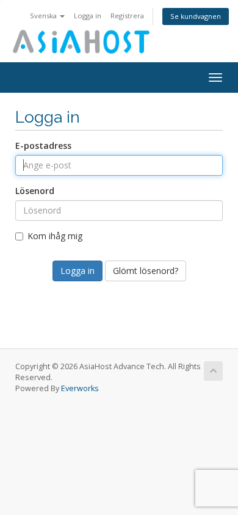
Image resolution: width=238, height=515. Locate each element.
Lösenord (34, 190)
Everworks (80, 388)
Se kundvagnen (195, 16)
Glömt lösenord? (145, 270)
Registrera (127, 15)
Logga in (87, 15)
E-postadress (43, 145)
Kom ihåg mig (54, 236)
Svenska (44, 15)
